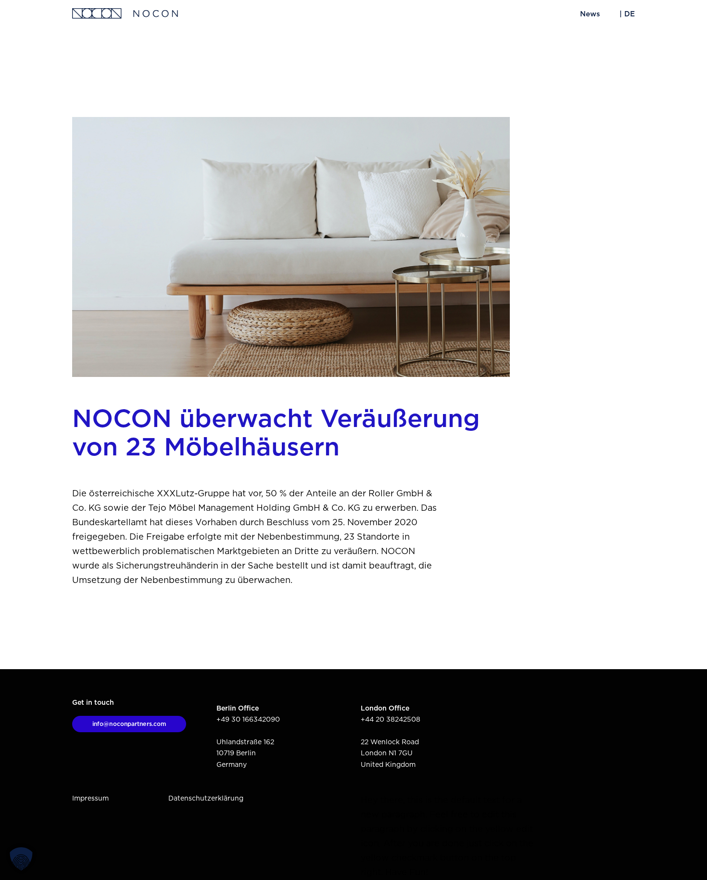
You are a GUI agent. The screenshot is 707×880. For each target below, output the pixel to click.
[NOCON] (125, 14)
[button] (21, 859)
